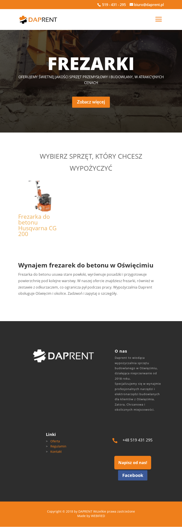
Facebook (132, 475)
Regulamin (58, 446)
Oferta (55, 441)
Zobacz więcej (91, 102)
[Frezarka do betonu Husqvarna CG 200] (39, 196)
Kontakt (56, 451)
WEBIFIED (98, 516)
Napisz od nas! (132, 462)
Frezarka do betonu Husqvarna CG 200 (37, 225)
